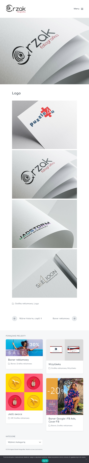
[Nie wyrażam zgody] (86, 459)
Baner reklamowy (18, 360)
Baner (13, 364)
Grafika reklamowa (24, 304)
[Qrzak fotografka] (16, 9)
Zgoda (45, 461)
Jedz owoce (15, 414)
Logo (36, 304)
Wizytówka (55, 364)
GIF (12, 418)
